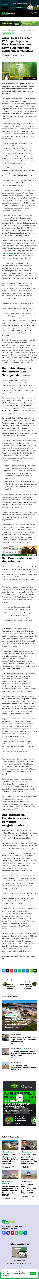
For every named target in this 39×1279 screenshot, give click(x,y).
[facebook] (4, 1233)
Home (4, 30)
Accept (33, 1273)
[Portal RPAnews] (8, 13)
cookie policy (7, 1275)
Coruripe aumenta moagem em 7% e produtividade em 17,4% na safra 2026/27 (23, 1053)
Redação (10, 1027)
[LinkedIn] (25, 1233)
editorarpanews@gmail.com (16, 1110)
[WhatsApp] (21, 1233)
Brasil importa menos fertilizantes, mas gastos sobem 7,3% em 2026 (23, 1067)
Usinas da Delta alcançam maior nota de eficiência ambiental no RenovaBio (17, 1021)
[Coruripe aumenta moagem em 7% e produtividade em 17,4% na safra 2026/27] (5, 1051)
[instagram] (8, 1233)
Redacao (8, 55)
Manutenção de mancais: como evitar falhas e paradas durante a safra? (17, 1104)
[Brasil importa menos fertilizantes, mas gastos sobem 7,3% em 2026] (5, 1065)
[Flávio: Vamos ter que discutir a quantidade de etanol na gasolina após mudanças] (5, 1037)
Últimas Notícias (13, 30)
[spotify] (17, 1233)
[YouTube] (12, 1233)
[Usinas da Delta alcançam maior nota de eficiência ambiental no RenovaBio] (19, 1015)
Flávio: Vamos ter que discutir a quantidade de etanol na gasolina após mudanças (23, 1039)
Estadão (10, 253)
